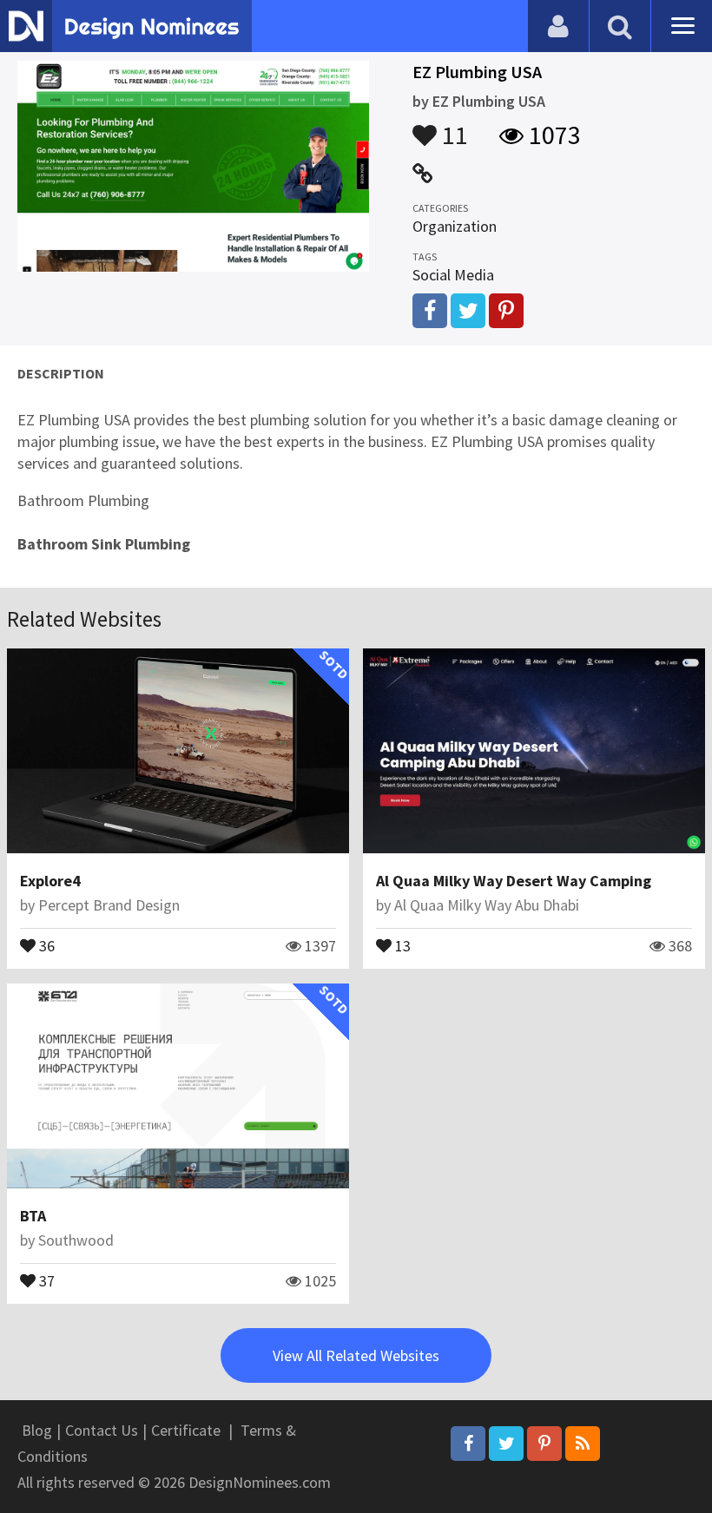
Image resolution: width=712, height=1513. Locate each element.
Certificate (186, 1430)
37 (45, 1279)
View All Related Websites (356, 1355)
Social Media (453, 275)
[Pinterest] (544, 1443)
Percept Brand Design (109, 905)
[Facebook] (468, 1443)
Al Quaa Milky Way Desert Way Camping (513, 881)
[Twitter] (506, 1443)
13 (401, 944)
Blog (37, 1430)
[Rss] (582, 1443)
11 (452, 126)
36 (45, 944)
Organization (454, 226)
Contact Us (101, 1430)
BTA (33, 1216)
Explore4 (50, 881)
